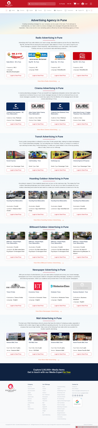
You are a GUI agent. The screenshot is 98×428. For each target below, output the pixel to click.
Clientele (30, 394)
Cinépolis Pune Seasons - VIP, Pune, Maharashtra (15, 113)
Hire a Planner (75, 388)
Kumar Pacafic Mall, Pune (80, 342)
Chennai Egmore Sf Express (81, 161)
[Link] (11, 387)
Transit (39, 10)
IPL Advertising (60, 398)
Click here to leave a (80, 393)
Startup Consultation (61, 414)
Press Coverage (61, 404)
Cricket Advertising (61, 418)
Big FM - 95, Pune (34, 62)
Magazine (59, 10)
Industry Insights (61, 408)
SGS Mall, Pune (33, 342)
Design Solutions (61, 394)
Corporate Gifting (61, 386)
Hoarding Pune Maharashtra (15, 201)
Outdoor (49, 10)
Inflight (44, 410)
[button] (91, 4)
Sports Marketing (46, 414)
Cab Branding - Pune (35, 161)
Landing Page (31, 402)
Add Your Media (60, 402)
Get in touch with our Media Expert (49, 372)
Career (29, 392)
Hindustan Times (56, 292)
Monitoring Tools (61, 392)
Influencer (44, 408)
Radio (13, 10)
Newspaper (45, 396)
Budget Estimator (61, 412)
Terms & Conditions (88, 424)
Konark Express (11, 161)
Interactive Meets (61, 396)
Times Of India (11, 292)
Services (30, 398)
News (29, 406)
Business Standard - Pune (80, 292)
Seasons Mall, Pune (12, 342)
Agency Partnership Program (63, 400)
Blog (29, 404)
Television (70, 10)
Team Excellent (31, 388)
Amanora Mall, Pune (57, 342)
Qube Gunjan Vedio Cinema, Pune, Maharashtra (37, 113)
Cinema (22, 10)
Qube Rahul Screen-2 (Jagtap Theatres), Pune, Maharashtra (81, 113)
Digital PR (81, 10)
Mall (43, 402)
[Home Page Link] (9, 3)
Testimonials (31, 396)
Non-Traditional (45, 394)
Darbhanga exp (55, 161)
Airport (58, 388)
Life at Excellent (31, 390)
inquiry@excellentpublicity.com (82, 390)
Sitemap (29, 400)
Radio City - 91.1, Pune (57, 62)
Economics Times (34, 292)
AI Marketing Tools (61, 390)
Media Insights (60, 410)
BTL (43, 412)
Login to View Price (15, 75)
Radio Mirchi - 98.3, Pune (14, 62)
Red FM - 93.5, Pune (79, 62)
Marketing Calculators (62, 406)
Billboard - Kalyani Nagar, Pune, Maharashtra (14, 242)
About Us (30, 386)
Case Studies (31, 408)
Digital (31, 10)
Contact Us (74, 386)
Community (59, 416)
